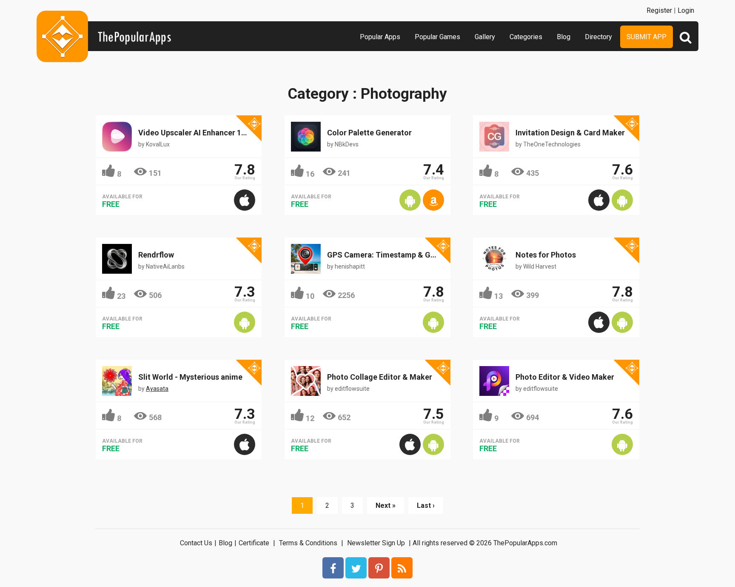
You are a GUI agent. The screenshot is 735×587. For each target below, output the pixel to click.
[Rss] (402, 567)
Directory (598, 37)
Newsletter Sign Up (376, 543)
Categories (526, 37)
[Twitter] (356, 567)
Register (659, 10)
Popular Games (437, 37)
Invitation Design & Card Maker (570, 132)
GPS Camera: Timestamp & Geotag (389, 254)
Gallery (485, 37)
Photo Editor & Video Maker (565, 376)
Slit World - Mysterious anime (190, 376)
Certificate (254, 543)
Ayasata (157, 388)
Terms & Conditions (308, 543)
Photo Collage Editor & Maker (379, 376)
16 (310, 173)
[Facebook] (333, 567)
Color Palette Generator (369, 132)
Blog (563, 37)
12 (310, 418)
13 (498, 296)
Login (686, 10)
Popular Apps (380, 37)
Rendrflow (156, 254)
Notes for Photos (546, 254)
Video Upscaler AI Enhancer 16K (194, 132)
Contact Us (196, 543)
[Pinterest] (379, 567)
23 (121, 296)
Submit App (647, 37)
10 (310, 296)
